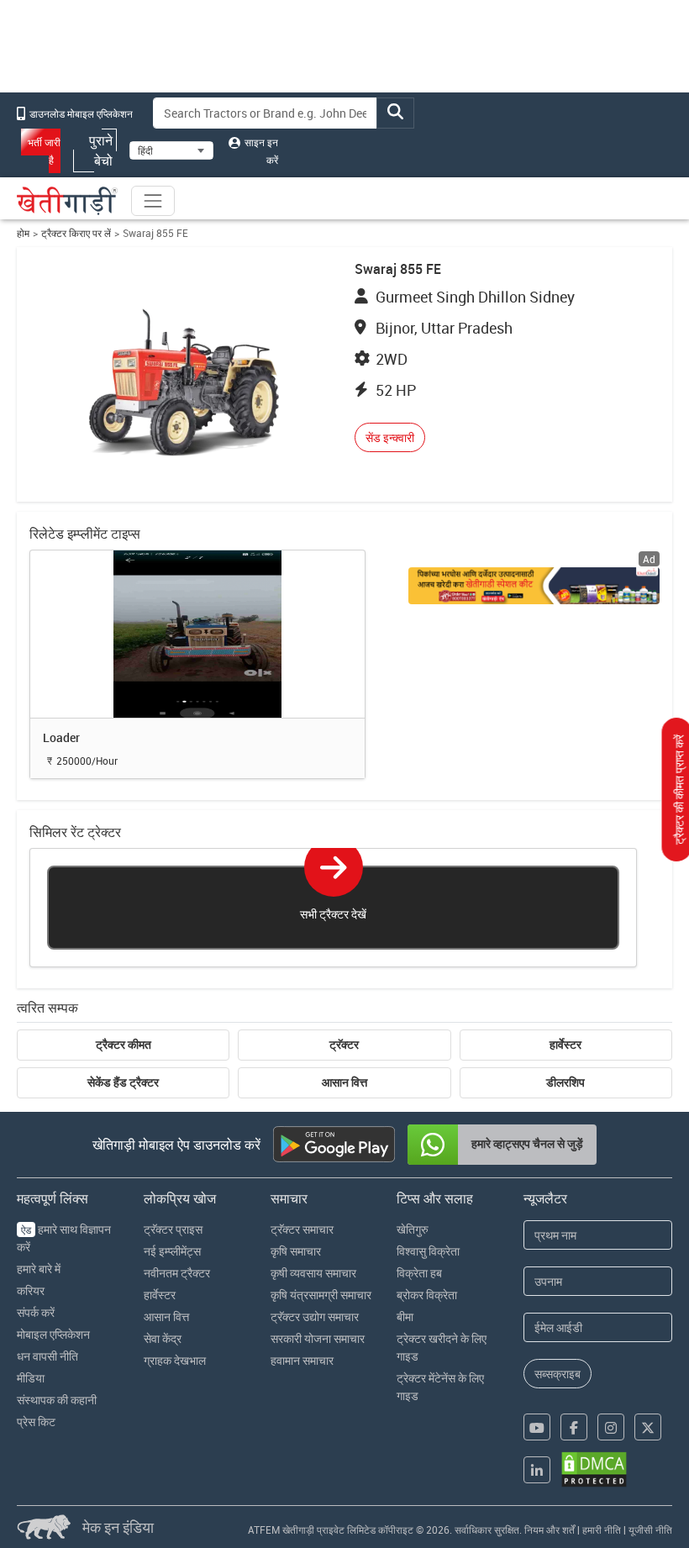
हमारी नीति (601, 1529)
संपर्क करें (36, 1312)
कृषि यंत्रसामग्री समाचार (321, 1295)
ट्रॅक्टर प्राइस (173, 1229)
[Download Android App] (334, 1144)
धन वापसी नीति (47, 1356)
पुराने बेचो (101, 150)
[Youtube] (536, 1427)
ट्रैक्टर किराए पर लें (76, 233)
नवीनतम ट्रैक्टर (177, 1273)
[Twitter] (647, 1427)
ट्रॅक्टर (344, 1044)
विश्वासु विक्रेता (428, 1251)
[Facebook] (573, 1427)
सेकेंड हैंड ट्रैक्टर (123, 1082)
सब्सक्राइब (557, 1374)
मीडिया (31, 1378)
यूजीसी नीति (650, 1529)
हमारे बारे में (38, 1269)
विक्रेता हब (419, 1273)
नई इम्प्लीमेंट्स (172, 1251)
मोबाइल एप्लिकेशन (53, 1334)
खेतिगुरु (413, 1229)
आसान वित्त (344, 1082)
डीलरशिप (565, 1082)
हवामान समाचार (302, 1360)
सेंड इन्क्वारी (390, 437)
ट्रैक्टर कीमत (123, 1044)
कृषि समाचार (296, 1251)
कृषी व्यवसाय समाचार (313, 1273)
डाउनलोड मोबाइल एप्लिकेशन (80, 113)
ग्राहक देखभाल (175, 1360)
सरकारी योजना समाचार (318, 1338)
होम (23, 233)
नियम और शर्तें (549, 1529)
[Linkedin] (536, 1469)
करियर (31, 1290)
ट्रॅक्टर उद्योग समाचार (315, 1316)
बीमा (405, 1316)
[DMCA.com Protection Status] (594, 1469)
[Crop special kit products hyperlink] (533, 585)
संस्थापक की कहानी (57, 1400)
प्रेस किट (36, 1422)
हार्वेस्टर (565, 1044)
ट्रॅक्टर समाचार (302, 1229)
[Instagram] (610, 1427)
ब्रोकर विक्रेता (427, 1295)
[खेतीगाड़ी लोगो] (67, 201)
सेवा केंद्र (162, 1338)
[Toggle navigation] (153, 201)
